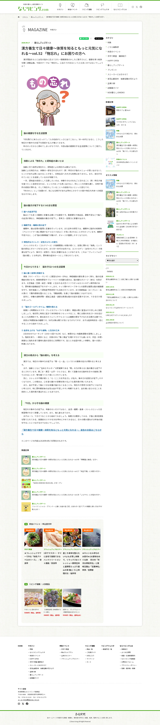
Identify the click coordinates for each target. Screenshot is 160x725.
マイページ (90, 659)
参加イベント (73, 9)
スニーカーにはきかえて (118, 74)
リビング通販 (87, 9)
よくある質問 (126, 652)
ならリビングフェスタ (37, 652)
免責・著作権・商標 (128, 668)
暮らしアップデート (37, 17)
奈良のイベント (114, 51)
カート (89, 662)
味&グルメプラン (67, 652)
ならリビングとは (120, 9)
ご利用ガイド (91, 652)
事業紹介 (124, 649)
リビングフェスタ (102, 9)
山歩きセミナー (66, 655)
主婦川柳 (111, 83)
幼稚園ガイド (113, 87)
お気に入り (90, 655)
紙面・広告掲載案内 (128, 655)
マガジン (60, 9)
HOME (20, 646)
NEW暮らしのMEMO (116, 92)
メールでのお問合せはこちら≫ (28, 700)
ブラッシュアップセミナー (70, 659)
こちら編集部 (113, 47)
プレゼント (112, 69)
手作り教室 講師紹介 (117, 56)
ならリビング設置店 (128, 659)
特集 (109, 42)
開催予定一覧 (107, 649)
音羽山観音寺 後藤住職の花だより (123, 78)
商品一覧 (90, 649)
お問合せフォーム (127, 662)
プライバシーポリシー (129, 665)
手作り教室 (65, 649)
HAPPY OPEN (113, 60)
